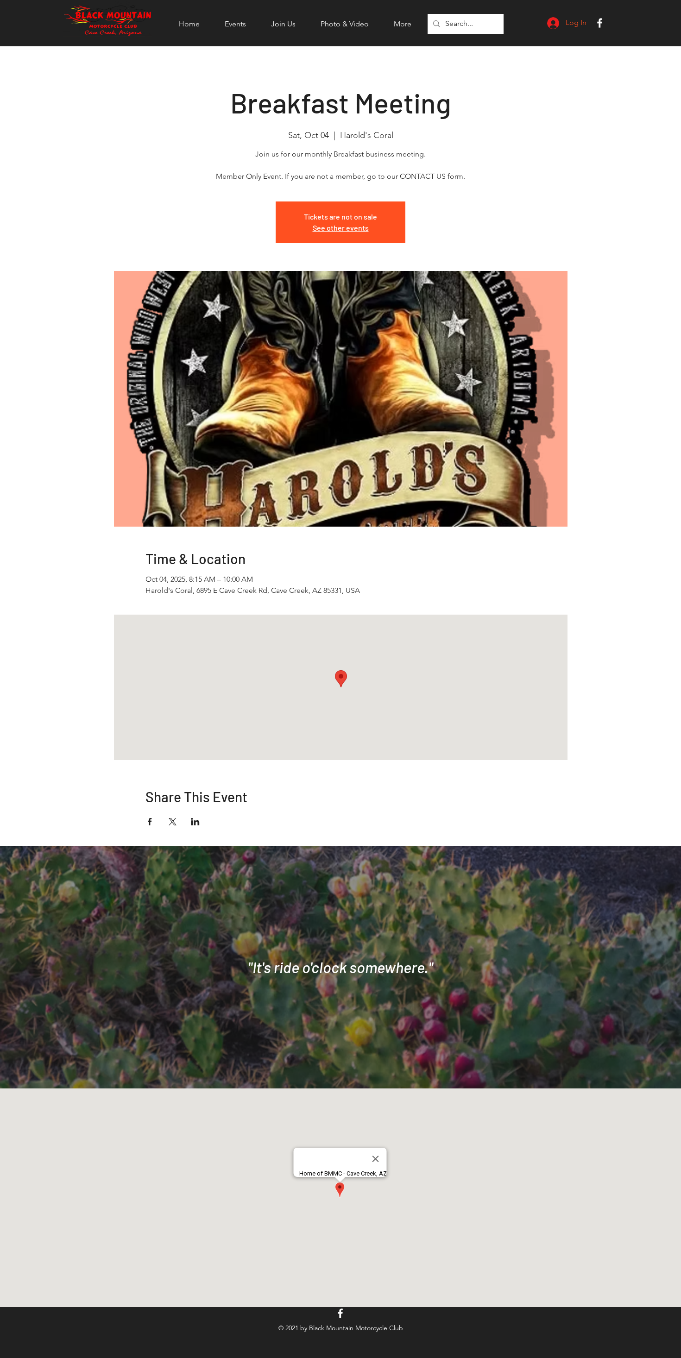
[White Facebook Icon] (599, 23)
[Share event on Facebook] (149, 821)
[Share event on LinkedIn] (195, 821)
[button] (235, 24)
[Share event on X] (172, 821)
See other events (341, 227)
